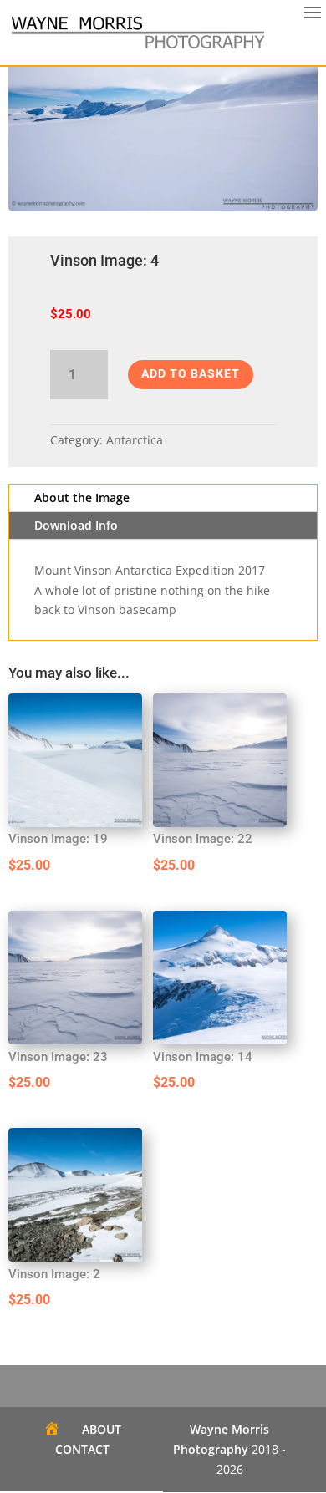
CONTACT (82, 1449)
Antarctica (134, 440)
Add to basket (190, 373)
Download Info (76, 525)
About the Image (82, 497)
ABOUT (101, 1429)
